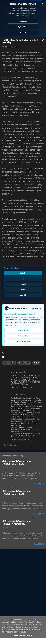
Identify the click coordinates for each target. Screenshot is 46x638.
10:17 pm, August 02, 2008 (21, 388)
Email (23, 289)
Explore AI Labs (23, 27)
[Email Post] (3, 358)
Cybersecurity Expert (23, 4)
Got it (30, 635)
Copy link (23, 295)
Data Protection (9, 363)
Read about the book (23, 341)
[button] (42, 40)
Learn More (19, 635)
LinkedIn (23, 273)
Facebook (23, 284)
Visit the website (23, 330)
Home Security (24, 363)
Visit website (23, 21)
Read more (39, 484)
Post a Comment (11, 445)
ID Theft (36, 363)
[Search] (42, 4)
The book (23, 33)
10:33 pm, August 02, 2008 (21, 439)
